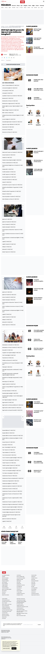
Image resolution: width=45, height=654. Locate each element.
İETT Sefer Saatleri (20, 603)
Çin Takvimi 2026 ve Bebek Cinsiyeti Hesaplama (21, 602)
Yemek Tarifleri (33, 575)
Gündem (6, 4)
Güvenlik (13, 7)
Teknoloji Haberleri (5, 587)
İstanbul (35, 7)
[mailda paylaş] (11, 58)
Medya (25, 7)
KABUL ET (14, 648)
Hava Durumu (19, 587)
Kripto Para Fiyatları (5, 594)
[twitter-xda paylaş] (4, 58)
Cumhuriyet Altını (34, 587)
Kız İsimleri (4, 618)
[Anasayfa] (4, 572)
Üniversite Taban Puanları (6, 601)
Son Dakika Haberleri (5, 575)
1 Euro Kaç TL (33, 592)
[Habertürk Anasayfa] (22, 1)
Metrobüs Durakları (5, 614)
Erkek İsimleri (4, 617)
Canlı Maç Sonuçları (35, 593)
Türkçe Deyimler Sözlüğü (21, 600)
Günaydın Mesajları (34, 580)
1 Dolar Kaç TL (33, 590)
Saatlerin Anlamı (34, 577)
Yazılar (37, 5)
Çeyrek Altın (33, 583)
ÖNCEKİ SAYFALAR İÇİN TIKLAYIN (13, 64)
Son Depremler (19, 586)
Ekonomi (14, 5)
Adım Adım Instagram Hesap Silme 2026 (22, 614)
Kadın (29, 5)
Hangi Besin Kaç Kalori (6, 608)
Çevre (42, 7)
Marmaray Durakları (5, 615)
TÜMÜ (27, 107)
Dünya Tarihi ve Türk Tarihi (6, 604)
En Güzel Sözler (4, 612)
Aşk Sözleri (33, 579)
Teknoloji (42, 5)
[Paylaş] (23, 69)
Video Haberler (4, 598)
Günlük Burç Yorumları (21, 585)
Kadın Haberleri (5, 586)
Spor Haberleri (4, 582)
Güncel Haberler (5, 579)
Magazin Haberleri (5, 580)
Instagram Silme (20, 594)
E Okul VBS (18, 582)
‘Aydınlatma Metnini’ (6, 646)
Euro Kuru (3, 593)
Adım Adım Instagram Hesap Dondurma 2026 (22, 611)
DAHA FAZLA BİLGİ (6, 648)
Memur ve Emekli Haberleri (6, 589)
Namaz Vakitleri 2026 (20, 576)
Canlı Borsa (19, 575)
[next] (24, 539)
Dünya (18, 5)
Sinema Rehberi (19, 590)
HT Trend (21, 7)
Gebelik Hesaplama (20, 605)
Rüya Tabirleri (4, 602)
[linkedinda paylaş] (7, 58)
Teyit (32, 7)
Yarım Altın (33, 585)
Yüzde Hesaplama (20, 608)
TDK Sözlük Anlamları (6, 600)
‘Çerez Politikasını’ (14, 645)
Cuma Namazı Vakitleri (21, 577)
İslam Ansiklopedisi (5, 605)
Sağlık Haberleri (5, 585)
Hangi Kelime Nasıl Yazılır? (6, 611)
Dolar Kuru (4, 592)
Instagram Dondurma (21, 593)
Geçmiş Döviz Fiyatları (21, 609)
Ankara (29, 7)
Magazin (25, 5)
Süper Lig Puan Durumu (35, 594)
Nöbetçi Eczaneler (20, 579)
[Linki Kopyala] (14, 58)
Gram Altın (33, 582)
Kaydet (39, 624)
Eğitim (10, 7)
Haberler (2, 26)
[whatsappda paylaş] (9, 58)
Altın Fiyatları (4, 590)
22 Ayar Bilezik (33, 589)
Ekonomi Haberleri (5, 577)
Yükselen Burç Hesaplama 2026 (22, 606)
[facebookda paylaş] (2, 58)
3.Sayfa (6, 7)
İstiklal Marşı (19, 580)
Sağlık (33, 5)
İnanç (17, 7)
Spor (22, 5)
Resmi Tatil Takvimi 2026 (21, 615)
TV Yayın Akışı (19, 592)
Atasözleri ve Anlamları (21, 598)
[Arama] (1, 1)
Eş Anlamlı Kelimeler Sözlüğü (7, 609)
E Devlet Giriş (19, 583)
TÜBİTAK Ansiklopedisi (6, 607)
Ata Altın (32, 586)
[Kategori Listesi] (43, 1)
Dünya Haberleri (5, 583)
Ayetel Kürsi (33, 576)
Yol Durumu (19, 589)
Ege (38, 7)
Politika (2, 7)
